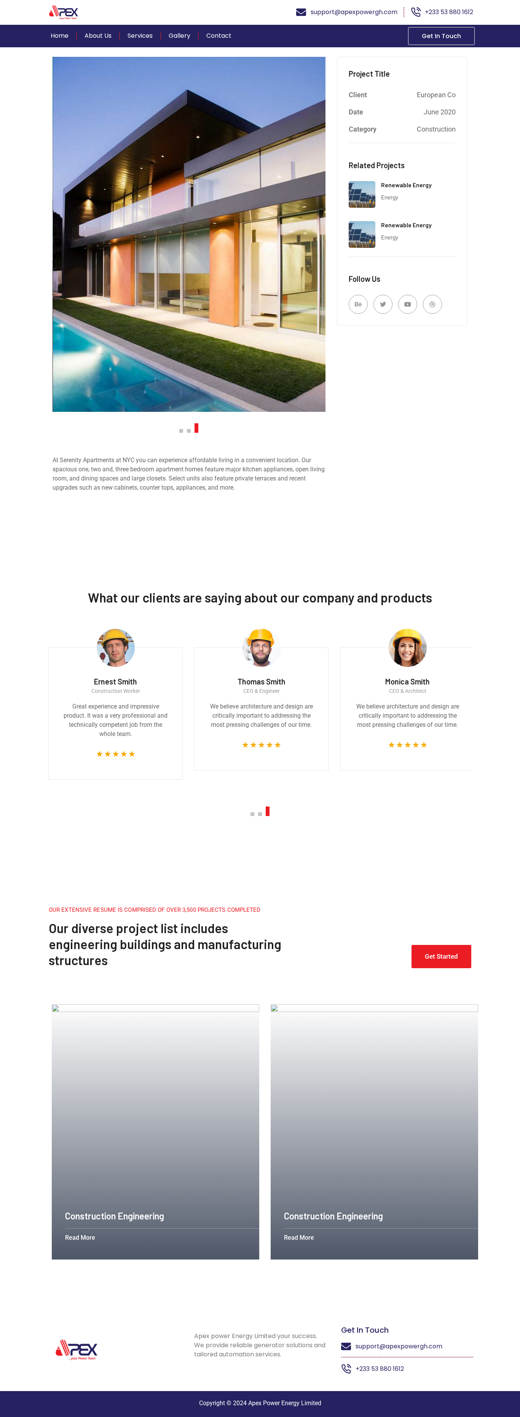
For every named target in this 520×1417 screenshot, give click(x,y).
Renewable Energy (406, 184)
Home (60, 35)
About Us (98, 35)
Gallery (179, 35)
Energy (389, 197)
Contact (218, 35)
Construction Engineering (109, 1215)
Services (140, 35)
